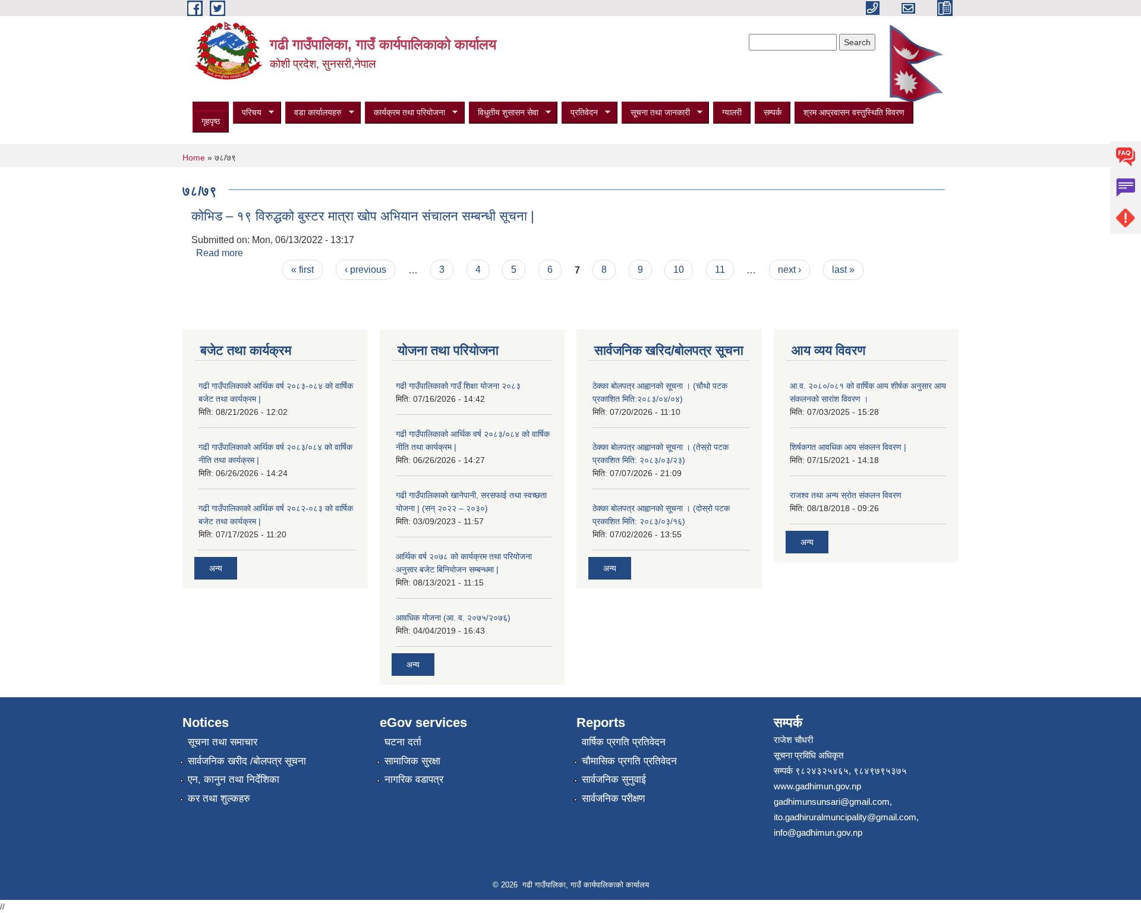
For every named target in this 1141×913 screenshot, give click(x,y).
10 (678, 270)
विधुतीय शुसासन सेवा (503, 113)
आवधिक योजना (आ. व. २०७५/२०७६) (453, 617)
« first (302, 270)
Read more (219, 253)
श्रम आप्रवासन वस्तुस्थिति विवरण (853, 112)
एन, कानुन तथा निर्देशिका (233, 779)
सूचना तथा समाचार (222, 742)
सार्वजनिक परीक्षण (613, 798)
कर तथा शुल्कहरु (219, 798)
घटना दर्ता (402, 742)
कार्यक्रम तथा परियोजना (405, 113)
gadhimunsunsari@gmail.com (832, 801)
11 (720, 270)
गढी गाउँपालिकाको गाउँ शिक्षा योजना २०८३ (458, 386)
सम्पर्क (772, 112)
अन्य (215, 568)
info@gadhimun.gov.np (818, 832)
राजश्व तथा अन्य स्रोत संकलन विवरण (846, 495)
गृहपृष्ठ (210, 121)
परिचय (247, 113)
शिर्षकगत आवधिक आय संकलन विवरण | (848, 447)
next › (789, 270)
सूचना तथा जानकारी (656, 113)
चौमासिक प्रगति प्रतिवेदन (629, 761)
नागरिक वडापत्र (413, 779)
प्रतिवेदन (580, 113)
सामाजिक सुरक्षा (412, 761)
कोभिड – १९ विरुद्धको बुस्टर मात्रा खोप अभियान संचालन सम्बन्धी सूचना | (362, 216)
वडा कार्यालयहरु (313, 113)
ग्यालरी (732, 112)
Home (193, 157)
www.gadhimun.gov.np (817, 786)
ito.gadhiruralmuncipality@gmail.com (845, 817)
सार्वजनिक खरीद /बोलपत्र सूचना (247, 761)
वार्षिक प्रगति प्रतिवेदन (624, 742)
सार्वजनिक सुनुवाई (614, 779)
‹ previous (365, 270)
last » (843, 270)
